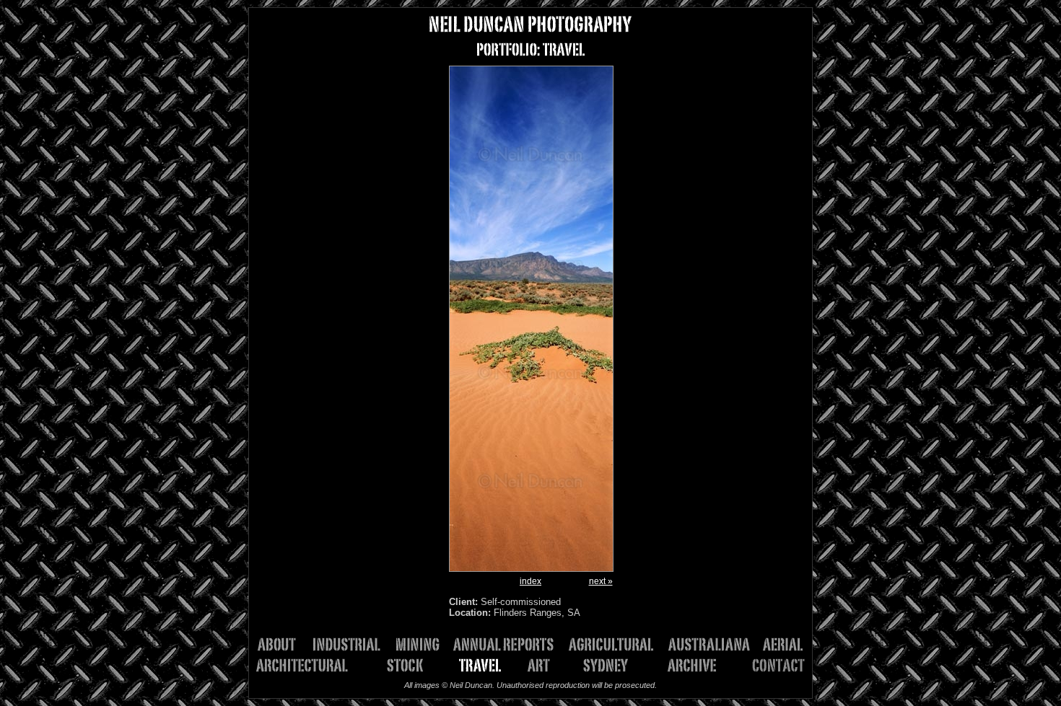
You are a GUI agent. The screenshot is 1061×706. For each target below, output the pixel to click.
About (283, 644)
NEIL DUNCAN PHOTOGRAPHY (530, 24)
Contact (767, 665)
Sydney (601, 665)
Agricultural (616, 644)
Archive (686, 665)
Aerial (782, 644)
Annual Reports (509, 644)
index (530, 581)
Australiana (714, 644)
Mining (422, 644)
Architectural (310, 665)
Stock (400, 665)
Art (544, 665)
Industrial (351, 644)
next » (601, 581)
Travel (482, 665)
